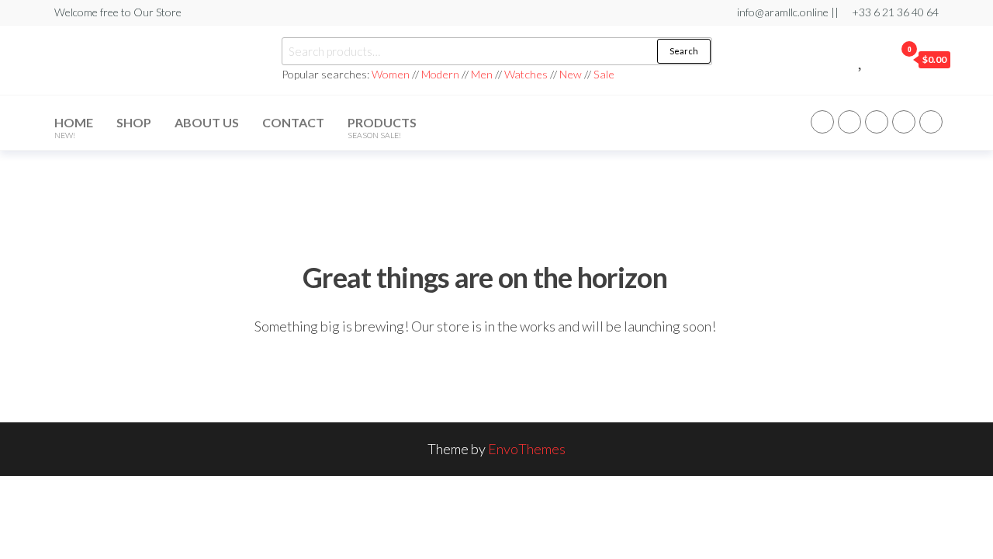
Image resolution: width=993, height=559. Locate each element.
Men (482, 74)
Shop (133, 122)
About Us (207, 122)
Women (392, 74)
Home (73, 127)
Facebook (822, 122)
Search (683, 51)
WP (876, 122)
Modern (440, 74)
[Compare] (844, 59)
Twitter (849, 122)
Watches (526, 74)
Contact (293, 122)
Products (382, 127)
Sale (603, 74)
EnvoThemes (527, 448)
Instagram (903, 122)
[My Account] (879, 59)
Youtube (931, 122)
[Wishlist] (861, 59)
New (570, 74)
